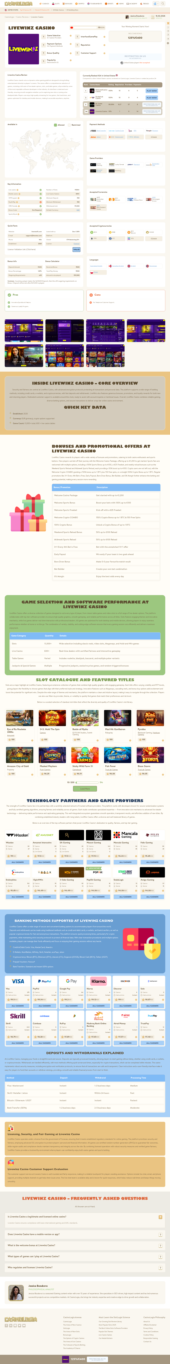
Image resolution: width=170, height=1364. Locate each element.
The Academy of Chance (71, 1348)
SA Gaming (65, 842)
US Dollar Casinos (58, 10)
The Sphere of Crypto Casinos (73, 1338)
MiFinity (136, 137)
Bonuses (68, 4)
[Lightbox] (24, 330)
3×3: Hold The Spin (50, 729)
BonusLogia (67, 1335)
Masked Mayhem (48, 766)
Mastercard (119, 137)
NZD (98, 205)
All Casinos (18, 862)
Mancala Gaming (121, 842)
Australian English (96, 266)
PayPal (36, 989)
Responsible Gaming (150, 1338)
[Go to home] (21, 1319)
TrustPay (145, 1023)
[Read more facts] (32, 740)
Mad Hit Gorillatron (115, 729)
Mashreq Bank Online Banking (96, 1024)
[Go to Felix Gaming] (152, 835)
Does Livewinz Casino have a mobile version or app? (34, 1234)
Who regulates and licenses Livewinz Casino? (30, 1268)
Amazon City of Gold (18, 766)
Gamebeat (77, 770)
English (133, 266)
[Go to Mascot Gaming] (98, 835)
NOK (154, 197)
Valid (76, 249)
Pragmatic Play (155, 164)
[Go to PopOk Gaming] (98, 872)
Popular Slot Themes (106, 1332)
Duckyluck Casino (99, 97)
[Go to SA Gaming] (71, 835)
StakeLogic (119, 880)
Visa (8, 989)
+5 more (154, 238)
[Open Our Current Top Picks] (92, 104)
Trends (146, 4)
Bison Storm (144, 766)
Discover (118, 989)
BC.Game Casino (99, 104)
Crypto (81, 4)
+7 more (154, 137)
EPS (135, 130)
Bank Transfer (101, 130)
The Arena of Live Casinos (72, 1342)
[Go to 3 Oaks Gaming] (71, 872)
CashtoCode (119, 130)
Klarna (90, 989)
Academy (133, 4)
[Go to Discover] (125, 981)
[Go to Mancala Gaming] (125, 835)
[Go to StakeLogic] (125, 872)
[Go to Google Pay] (71, 981)
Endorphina (11, 880)
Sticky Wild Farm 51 (83, 766)
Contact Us (147, 1342)
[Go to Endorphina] (18, 872)
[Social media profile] (6, 1325)
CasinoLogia (67, 1322)
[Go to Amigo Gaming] (152, 872)
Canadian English (118, 266)
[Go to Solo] (152, 981)
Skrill (8, 1023)
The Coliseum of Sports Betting (74, 1345)
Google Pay (65, 989)
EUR (78, 210)
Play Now (152, 91)
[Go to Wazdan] (18, 835)
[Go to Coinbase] (45, 1016)
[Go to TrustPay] (152, 1016)
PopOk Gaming (94, 880)
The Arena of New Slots (71, 1332)
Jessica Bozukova (137, 16)
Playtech (137, 164)
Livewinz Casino (101, 111)
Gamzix (43, 733)
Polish (96, 272)
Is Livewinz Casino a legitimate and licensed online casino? (37, 1217)
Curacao (76, 244)
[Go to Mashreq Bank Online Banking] (98, 1016)
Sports (110, 4)
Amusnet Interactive (42, 842)
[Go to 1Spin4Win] (45, 872)
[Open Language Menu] (156, 3)
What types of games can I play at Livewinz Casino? (33, 1257)
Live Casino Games (105, 1335)
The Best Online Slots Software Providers (113, 1328)
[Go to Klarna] (98, 981)
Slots (57, 4)
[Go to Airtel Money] (125, 1016)
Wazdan (10, 842)
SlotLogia (66, 1328)
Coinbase (37, 1023)
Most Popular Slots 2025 (107, 1325)
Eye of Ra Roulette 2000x (16, 730)
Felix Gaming (147, 842)
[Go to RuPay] (71, 1016)
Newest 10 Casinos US (42, 10)
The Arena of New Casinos (72, 1325)
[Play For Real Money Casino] (92, 91)
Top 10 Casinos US (25, 10)
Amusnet (10, 736)
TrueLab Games (111, 770)
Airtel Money (120, 1023)
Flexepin (155, 130)
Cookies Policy (148, 1335)
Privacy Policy (148, 1328)
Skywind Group (99, 170)
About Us (146, 1322)
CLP (135, 198)
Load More (85, 788)
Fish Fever (110, 766)
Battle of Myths (80, 729)
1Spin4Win (38, 880)
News (121, 4)
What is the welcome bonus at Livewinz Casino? (31, 1246)
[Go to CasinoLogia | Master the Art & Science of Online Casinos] (18, 3)
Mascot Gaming (94, 842)
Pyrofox (142, 729)
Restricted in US (135, 57)
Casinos (45, 4)
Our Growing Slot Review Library (110, 1322)
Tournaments (96, 4)
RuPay (63, 1023)
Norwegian (153, 266)
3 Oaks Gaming (67, 880)
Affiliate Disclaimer (150, 1325)
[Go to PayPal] (45, 981)
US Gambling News (72, 10)
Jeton (99, 137)
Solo (143, 989)
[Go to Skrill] (18, 1016)
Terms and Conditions (150, 1332)
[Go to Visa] (18, 981)
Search (162, 3)
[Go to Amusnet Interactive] (45, 835)
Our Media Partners (106, 1338)
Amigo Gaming (147, 880)
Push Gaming (45, 770)
